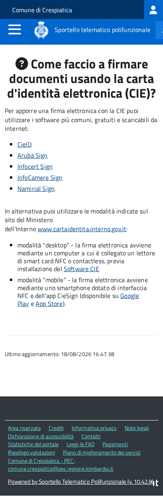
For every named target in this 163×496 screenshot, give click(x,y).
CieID (24, 144)
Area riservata (24, 428)
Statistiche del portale (33, 444)
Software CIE (81, 268)
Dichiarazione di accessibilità (41, 436)
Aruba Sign (32, 155)
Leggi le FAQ (80, 444)
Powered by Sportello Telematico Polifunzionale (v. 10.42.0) (81, 481)
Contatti (91, 436)
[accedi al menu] (14, 29)
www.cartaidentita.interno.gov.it (82, 229)
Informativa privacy (94, 428)
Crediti (56, 428)
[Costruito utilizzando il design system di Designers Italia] (154, 484)
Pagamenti (115, 444)
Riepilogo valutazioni (31, 452)
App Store (49, 303)
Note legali (137, 428)
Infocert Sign (35, 166)
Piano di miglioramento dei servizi (101, 452)
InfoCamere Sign (40, 177)
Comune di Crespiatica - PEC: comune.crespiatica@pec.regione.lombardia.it (60, 464)
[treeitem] (153, 9)
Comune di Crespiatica (42, 10)
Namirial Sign (36, 188)
